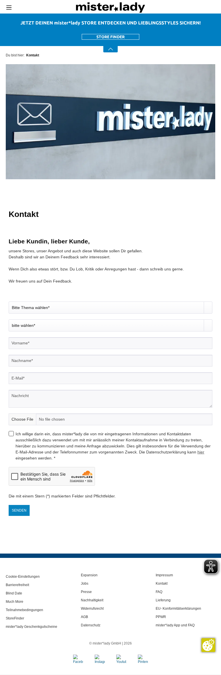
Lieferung (163, 600)
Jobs (84, 583)
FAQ (159, 592)
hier (200, 452)
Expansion (89, 575)
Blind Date (14, 593)
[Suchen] (179, 7)
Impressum (164, 575)
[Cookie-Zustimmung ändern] (208, 645)
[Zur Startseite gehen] (110, 7)
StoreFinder (15, 618)
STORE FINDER (110, 37)
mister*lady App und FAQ (175, 625)
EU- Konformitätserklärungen (178, 609)
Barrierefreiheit (17, 585)
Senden (19, 510)
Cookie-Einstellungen (23, 577)
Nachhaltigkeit (92, 600)
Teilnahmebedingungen (24, 610)
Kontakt (161, 583)
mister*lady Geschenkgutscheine (31, 627)
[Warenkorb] (216, 8)
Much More (14, 602)
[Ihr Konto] (193, 8)
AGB (84, 617)
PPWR (161, 617)
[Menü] (9, 7)
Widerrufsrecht (92, 609)
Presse (86, 592)
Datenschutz (90, 625)
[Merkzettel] (206, 7)
